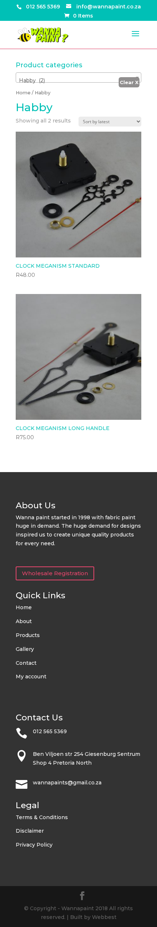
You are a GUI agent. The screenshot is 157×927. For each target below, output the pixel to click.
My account (31, 676)
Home (23, 92)
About (24, 621)
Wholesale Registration (55, 573)
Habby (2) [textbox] (32, 80)
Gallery (25, 649)
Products (28, 635)
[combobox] (78, 77)
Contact (26, 663)
